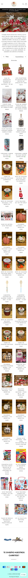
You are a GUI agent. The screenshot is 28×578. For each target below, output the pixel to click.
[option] (14, 10)
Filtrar (7, 57)
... (23, 51)
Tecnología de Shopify (14, 576)
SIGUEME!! (14, 559)
